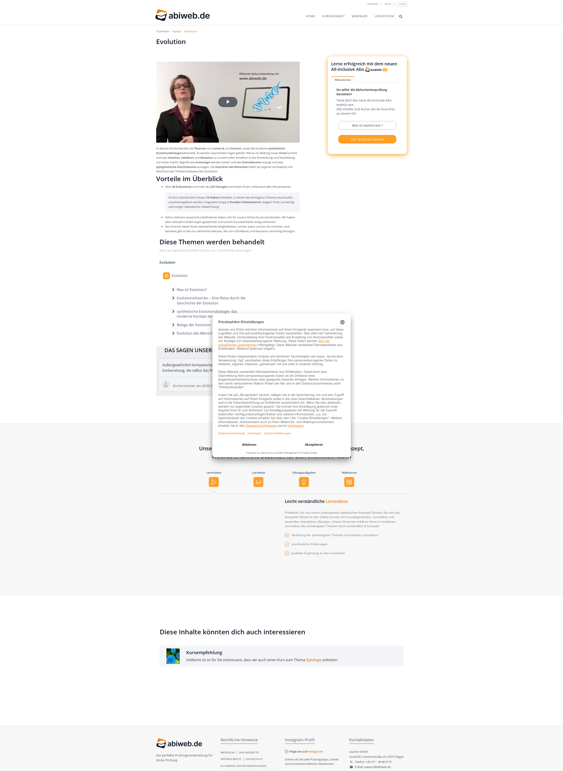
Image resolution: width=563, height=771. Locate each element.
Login (402, 4)
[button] (401, 16)
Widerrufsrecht (231, 759)
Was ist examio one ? (367, 125)
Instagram (315, 751)
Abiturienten (343, 80)
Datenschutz (254, 759)
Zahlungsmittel (249, 752)
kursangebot (333, 16)
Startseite (162, 31)
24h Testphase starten (367, 139)
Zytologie (314, 659)
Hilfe (388, 4)
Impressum (227, 752)
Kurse (176, 31)
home (310, 16)
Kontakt (372, 4)
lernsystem (384, 16)
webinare (360, 16)
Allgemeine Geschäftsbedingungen (243, 765)
